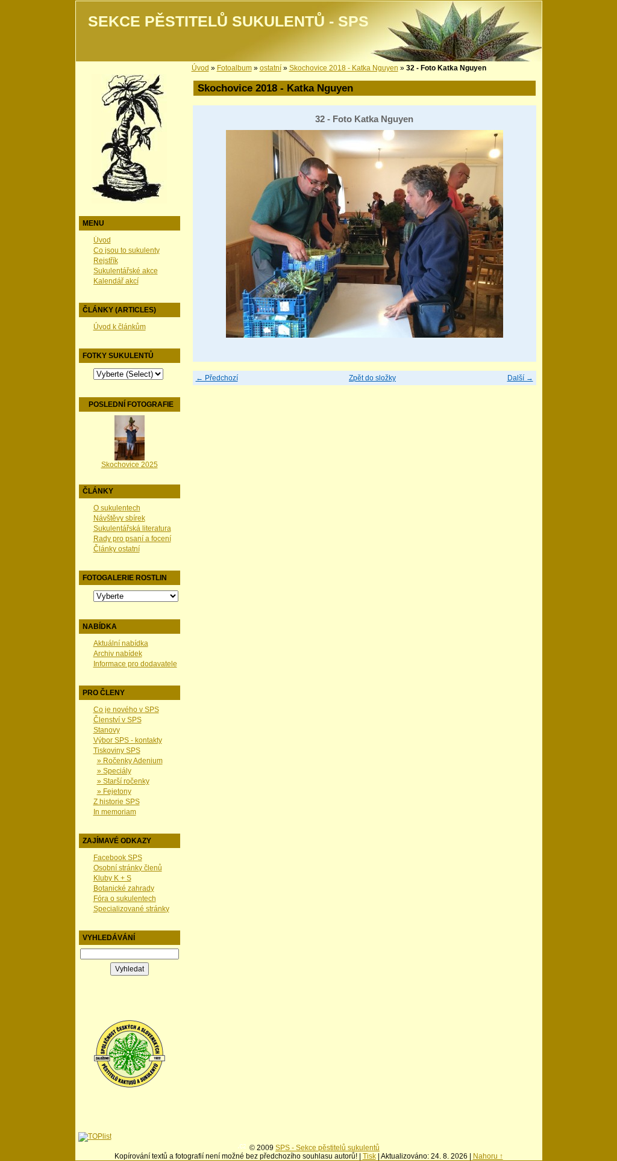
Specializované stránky (131, 909)
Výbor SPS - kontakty (127, 740)
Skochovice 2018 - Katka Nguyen (343, 68)
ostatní (270, 68)
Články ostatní (116, 549)
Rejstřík (105, 260)
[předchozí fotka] (212, 234)
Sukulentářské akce (125, 271)
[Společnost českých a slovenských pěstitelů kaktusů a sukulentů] (129, 1086)
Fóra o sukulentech (124, 898)
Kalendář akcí (116, 281)
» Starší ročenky (123, 781)
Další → (520, 378)
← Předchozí (217, 378)
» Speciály (114, 771)
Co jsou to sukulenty (126, 250)
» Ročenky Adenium (130, 761)
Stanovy (106, 730)
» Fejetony (114, 791)
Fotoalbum (234, 68)
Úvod (102, 240)
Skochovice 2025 (129, 464)
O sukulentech (116, 508)
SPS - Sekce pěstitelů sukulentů (327, 1148)
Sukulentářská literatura (132, 528)
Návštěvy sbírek (119, 518)
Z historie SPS (116, 801)
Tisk (369, 1156)
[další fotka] (516, 234)
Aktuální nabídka (120, 643)
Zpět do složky (372, 378)
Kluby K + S (112, 878)
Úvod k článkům (119, 327)
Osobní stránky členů (127, 868)
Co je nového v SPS (126, 709)
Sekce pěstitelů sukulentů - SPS (228, 21)
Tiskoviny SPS (116, 750)
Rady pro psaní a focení (132, 538)
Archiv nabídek (117, 653)
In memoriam (114, 812)
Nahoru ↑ (488, 1156)
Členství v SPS (117, 720)
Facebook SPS (117, 857)
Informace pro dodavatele (135, 664)
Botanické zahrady (123, 888)
